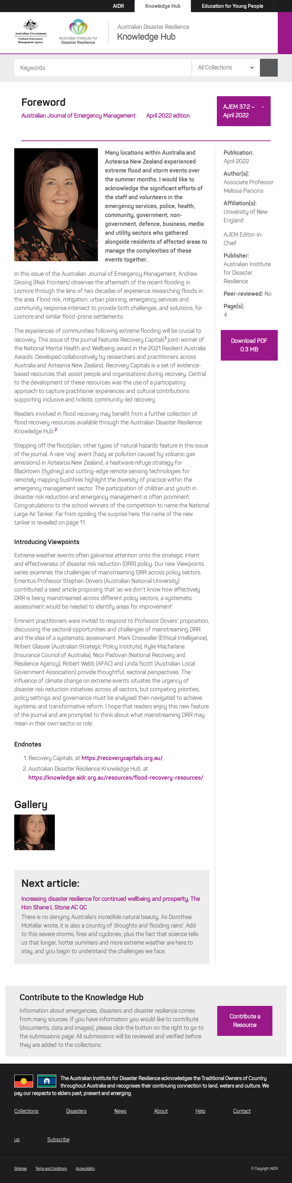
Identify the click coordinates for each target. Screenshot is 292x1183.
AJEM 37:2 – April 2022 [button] (239, 111)
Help (200, 1111)
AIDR (118, 6)
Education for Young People (233, 6)
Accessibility (85, 1168)
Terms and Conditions (51, 1168)
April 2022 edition (168, 115)
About (161, 1111)
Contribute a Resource (245, 1020)
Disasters (76, 1111)
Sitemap (20, 1168)
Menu (285, 33)
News (120, 1111)
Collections (26, 1111)
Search (269, 68)
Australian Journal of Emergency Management (78, 115)
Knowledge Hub (163, 6)
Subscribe (58, 1140)
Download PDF (249, 345)
